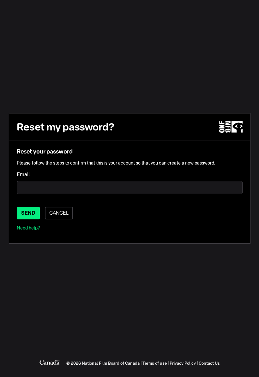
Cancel (59, 213)
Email (23, 174)
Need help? (28, 227)
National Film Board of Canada (111, 363)
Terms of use (154, 363)
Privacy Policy (183, 363)
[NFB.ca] (231, 127)
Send (28, 213)
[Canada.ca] (49, 363)
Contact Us (209, 363)
